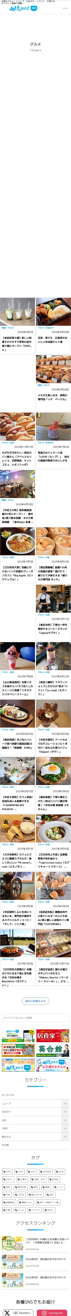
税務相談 (10, 1202)
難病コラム (27, 1202)
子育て (5, 1128)
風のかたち (36, 1194)
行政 (8, 1194)
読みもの (6, 1136)
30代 (33, 1171)
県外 (52, 1194)
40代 (8, 1171)
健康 (47, 1187)
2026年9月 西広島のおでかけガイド (45, 1277)
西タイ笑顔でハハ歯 (49, 1202)
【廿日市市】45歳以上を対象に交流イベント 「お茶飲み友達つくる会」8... (47, 1241)
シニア (60, 1187)
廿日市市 (47, 1171)
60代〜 (9, 1179)
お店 (4, 1120)
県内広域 (22, 1187)
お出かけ (6, 1111)
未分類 (5, 1145)
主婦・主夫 (39, 1179)
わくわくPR (8, 1095)
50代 (61, 1171)
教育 (36, 1187)
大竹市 (21, 1194)
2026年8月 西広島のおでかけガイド (45, 1259)
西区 (8, 1187)
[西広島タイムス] (23, 8)
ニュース (6, 1103)
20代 (20, 1171)
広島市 (23, 1179)
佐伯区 (55, 1179)
